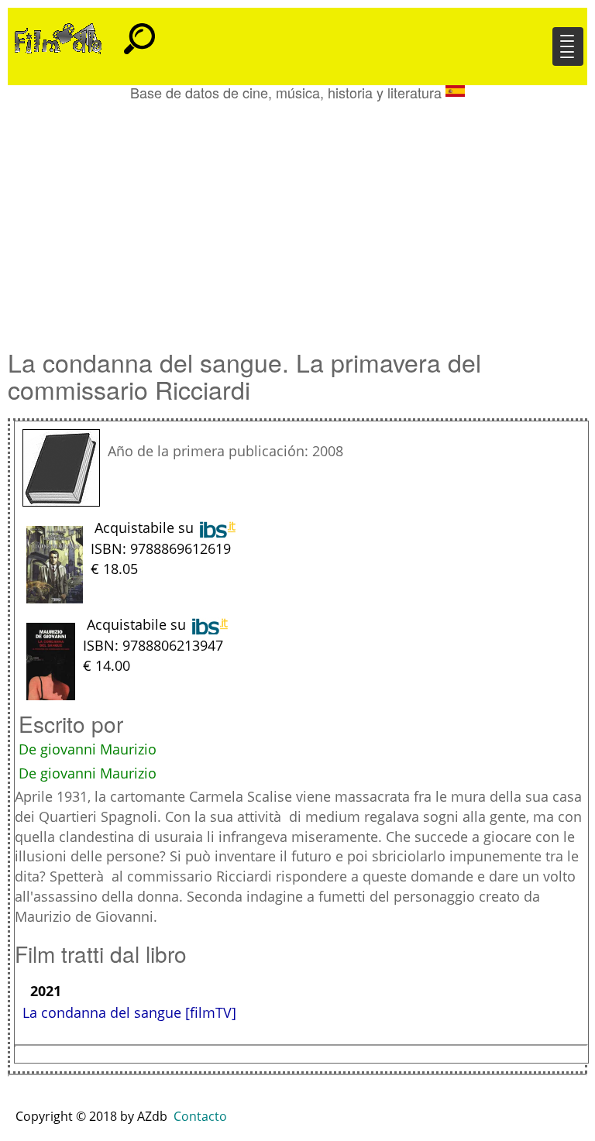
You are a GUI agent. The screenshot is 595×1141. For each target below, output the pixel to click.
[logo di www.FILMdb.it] (58, 37)
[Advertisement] (297, 216)
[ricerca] (139, 31)
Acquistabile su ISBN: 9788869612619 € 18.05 (161, 547)
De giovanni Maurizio (87, 749)
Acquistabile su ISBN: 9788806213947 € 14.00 (153, 644)
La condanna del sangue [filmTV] (129, 1012)
